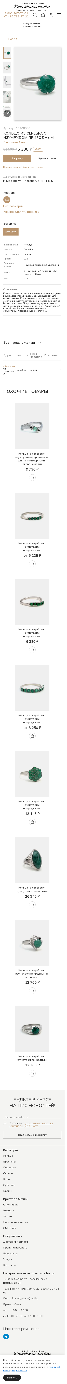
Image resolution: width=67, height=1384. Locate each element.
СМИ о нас (9, 1228)
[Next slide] (7, 113)
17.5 (7, 199)
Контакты (9, 1265)
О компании (11, 1204)
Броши (7, 1190)
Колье (7, 1179)
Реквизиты (10, 1253)
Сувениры (9, 1185)
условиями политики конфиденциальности (31, 1124)
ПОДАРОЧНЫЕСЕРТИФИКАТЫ (32, 25)
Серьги (8, 1173)
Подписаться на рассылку (32, 1134)
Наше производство (16, 1222)
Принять (12, 1377)
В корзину (17, 158)
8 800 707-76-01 (16, 13)
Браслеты (9, 1161)
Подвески (9, 1167)
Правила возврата (15, 1247)
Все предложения (19, 342)
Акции (7, 1216)
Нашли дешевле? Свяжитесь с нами (23, 166)
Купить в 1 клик (47, 158)
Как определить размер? (21, 211)
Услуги (7, 1259)
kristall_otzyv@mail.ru (25, 1298)
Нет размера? (13, 206)
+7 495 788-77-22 (16, 16)
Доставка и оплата (15, 1241)
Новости (8, 1210)
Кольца (8, 1155)
